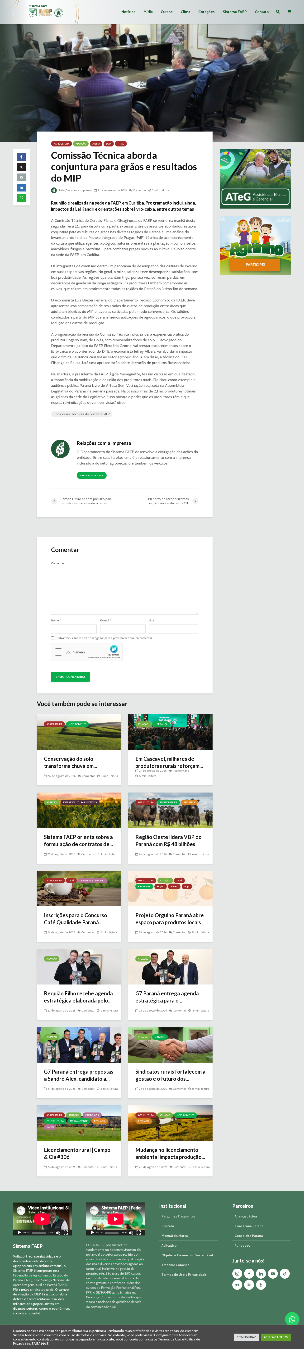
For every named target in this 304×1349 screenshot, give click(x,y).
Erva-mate (144, 886)
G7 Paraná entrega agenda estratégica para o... (167, 997)
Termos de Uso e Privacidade (184, 1274)
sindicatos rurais (42, 1289)
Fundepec (242, 1245)
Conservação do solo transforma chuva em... (70, 762)
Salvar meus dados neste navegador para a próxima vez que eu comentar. (105, 638)
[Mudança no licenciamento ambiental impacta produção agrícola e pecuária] (170, 1123)
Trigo (121, 143)
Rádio (50, 1127)
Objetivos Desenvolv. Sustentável (187, 1255)
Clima (185, 11)
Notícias (128, 11)
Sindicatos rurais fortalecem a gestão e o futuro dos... (170, 1075)
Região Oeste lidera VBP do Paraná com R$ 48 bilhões (168, 840)
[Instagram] (237, 1274)
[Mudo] (58, 1233)
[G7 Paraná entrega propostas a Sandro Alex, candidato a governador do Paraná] (79, 1044)
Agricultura (61, 143)
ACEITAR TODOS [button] (276, 1337)
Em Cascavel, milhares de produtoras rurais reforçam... (169, 762)
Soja (108, 143)
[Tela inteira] (65, 1233)
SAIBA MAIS (40, 1343)
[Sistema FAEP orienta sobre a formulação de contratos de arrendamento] (79, 810)
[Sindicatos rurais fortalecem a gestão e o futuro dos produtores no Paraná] (170, 1044)
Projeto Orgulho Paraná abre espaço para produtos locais (169, 918)
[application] (42, 1219)
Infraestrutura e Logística (80, 802)
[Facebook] (249, 1274)
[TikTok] (285, 1274)
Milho (96, 143)
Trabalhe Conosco (176, 1265)
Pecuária (189, 802)
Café (71, 880)
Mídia (148, 11)
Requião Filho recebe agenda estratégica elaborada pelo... (78, 997)
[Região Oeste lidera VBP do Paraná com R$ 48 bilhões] (170, 810)
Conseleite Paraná (249, 1236)
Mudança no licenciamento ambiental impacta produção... (170, 1153)
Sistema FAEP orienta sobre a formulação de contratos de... (78, 840)
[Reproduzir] (19, 1233)
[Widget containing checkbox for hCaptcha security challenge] (87, 652)
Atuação (81, 143)
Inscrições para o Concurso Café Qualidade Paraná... (75, 918)
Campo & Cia (92, 1115)
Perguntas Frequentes (178, 1216)
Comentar (139, 190)
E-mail (105, 620)
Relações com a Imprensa (75, 190)
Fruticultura (168, 802)
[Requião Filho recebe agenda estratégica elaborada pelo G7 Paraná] (79, 966)
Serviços (160, 1037)
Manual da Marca (175, 1236)
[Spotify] (249, 1285)
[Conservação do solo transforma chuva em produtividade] (79, 731)
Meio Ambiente (77, 724)
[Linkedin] (261, 1274)
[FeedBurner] (261, 1285)
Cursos (167, 11)
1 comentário (181, 770)
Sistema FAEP (235, 11)
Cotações (206, 11)
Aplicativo (169, 1245)
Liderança (161, 724)
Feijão (160, 886)
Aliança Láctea (246, 1216)
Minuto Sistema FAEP (93, 880)
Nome (56, 620)
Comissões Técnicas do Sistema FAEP (81, 414)
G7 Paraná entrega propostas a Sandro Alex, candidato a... (78, 1075)
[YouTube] (273, 1274)
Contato (262, 11)
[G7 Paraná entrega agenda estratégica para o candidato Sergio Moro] (170, 966)
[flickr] (237, 1285)
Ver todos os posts (91, 475)
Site (151, 620)
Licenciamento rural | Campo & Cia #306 (77, 1153)
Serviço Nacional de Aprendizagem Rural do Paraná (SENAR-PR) (41, 1285)
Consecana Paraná (249, 1226)
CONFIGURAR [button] (246, 1337)
